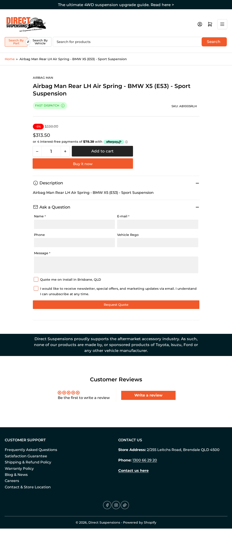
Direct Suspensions (104, 522)
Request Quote (116, 305)
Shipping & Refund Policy (28, 462)
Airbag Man (43, 77)
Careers (12, 481)
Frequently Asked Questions (31, 450)
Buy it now (82, 164)
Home (10, 59)
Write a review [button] (148, 395)
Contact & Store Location (28, 487)
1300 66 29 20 (145, 460)
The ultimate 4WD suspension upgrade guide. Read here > (116, 4)
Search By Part (16, 41)
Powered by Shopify (139, 522)
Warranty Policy (19, 468)
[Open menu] (222, 24)
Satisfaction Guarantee (26, 456)
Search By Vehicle (40, 41)
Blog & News (16, 474)
